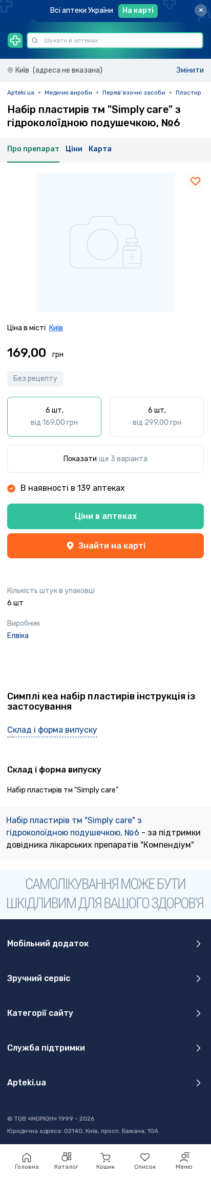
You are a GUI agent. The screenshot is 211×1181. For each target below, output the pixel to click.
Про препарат (33, 149)
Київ (56, 328)
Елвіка (18, 635)
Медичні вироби (68, 92)
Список (145, 1166)
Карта (100, 149)
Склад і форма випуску (52, 730)
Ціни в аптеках (106, 516)
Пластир (188, 92)
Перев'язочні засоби (133, 92)
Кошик (105, 1166)
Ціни (74, 149)
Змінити (190, 70)
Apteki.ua (20, 92)
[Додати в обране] (195, 181)
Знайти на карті (111, 546)
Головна (27, 1166)
